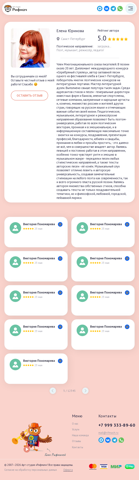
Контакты (77, 447)
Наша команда (80, 435)
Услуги (75, 429)
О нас (75, 423)
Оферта (68, 469)
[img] (15, 9)
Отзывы (76, 441)
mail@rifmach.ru (108, 432)
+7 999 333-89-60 (116, 425)
